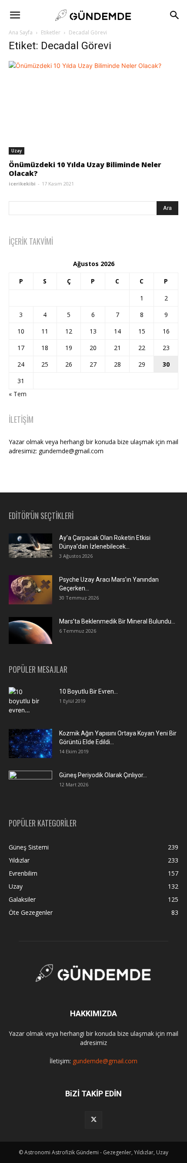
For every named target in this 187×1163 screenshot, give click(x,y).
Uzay (16, 151)
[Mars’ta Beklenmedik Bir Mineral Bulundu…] (30, 630)
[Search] (175, 15)
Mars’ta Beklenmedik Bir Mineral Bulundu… (117, 621)
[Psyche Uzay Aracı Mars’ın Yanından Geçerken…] (30, 589)
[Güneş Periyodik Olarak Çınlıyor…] (30, 785)
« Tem (18, 394)
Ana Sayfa (21, 32)
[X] (93, 1120)
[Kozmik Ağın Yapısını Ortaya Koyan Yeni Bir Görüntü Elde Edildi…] (30, 743)
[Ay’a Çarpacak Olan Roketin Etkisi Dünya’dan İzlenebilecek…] (30, 545)
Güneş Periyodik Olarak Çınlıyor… (103, 775)
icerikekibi (22, 183)
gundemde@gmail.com (105, 1061)
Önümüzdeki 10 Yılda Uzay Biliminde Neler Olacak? (85, 169)
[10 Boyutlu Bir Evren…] (27, 702)
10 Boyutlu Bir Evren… (88, 691)
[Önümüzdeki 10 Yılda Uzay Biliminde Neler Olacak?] (93, 108)
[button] (15, 15)
